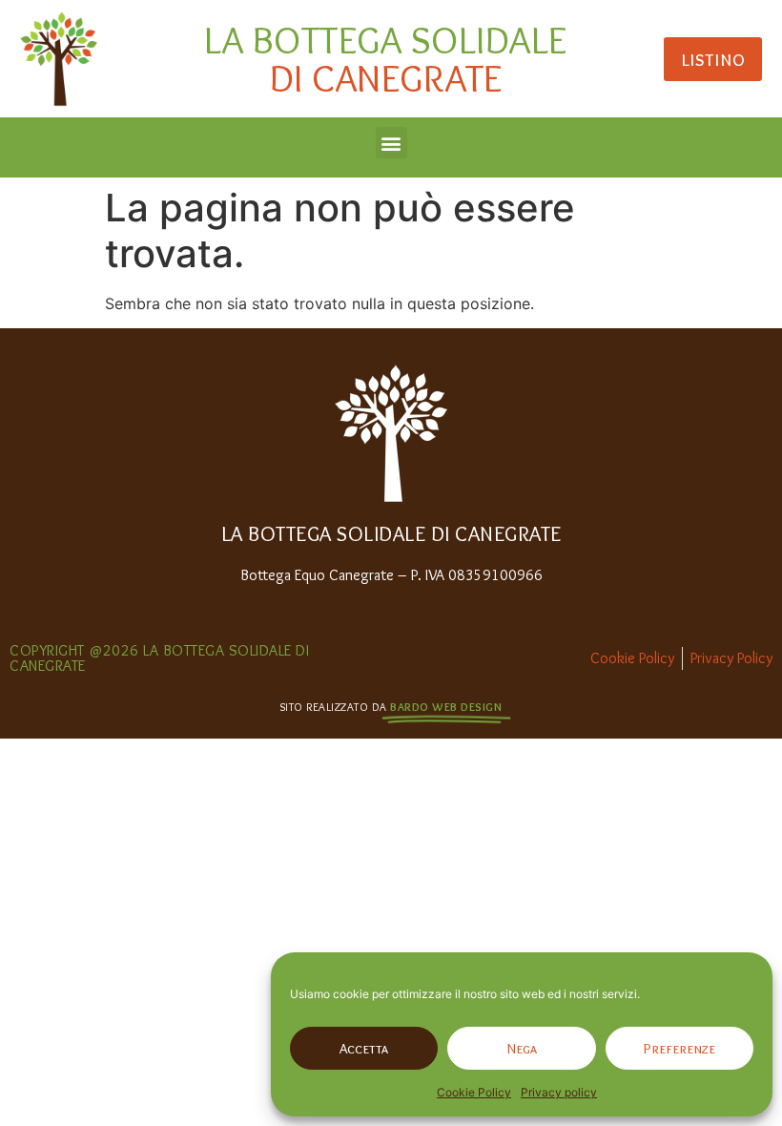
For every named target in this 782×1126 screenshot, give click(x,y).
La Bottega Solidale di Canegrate (391, 534)
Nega (522, 1048)
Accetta (364, 1048)
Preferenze (679, 1048)
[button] (391, 142)
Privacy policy (559, 1092)
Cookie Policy (474, 1092)
